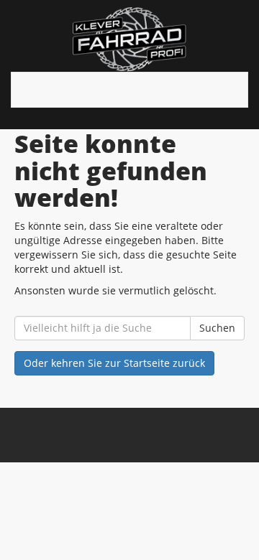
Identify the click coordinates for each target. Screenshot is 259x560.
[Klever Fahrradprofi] (129, 39)
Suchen (217, 328)
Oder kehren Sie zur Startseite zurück (114, 363)
